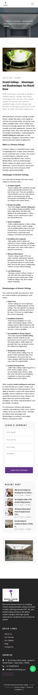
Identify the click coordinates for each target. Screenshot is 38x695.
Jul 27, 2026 (19, 495)
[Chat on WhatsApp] (33, 668)
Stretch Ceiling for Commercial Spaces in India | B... (24, 524)
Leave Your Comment (19, 470)
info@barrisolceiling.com (15, 669)
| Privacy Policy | (19, 687)
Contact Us (9, 647)
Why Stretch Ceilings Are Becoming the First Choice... (24, 491)
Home (5, 19)
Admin (18, 78)
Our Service (9, 637)
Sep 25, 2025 (7, 78)
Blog (6, 644)
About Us (8, 634)
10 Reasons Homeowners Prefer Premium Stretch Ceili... (23, 512)
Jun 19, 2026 (19, 529)
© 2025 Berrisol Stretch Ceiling (16, 685)
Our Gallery (9, 640)
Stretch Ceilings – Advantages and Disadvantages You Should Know (18, 86)
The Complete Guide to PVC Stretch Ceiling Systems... (23, 501)
